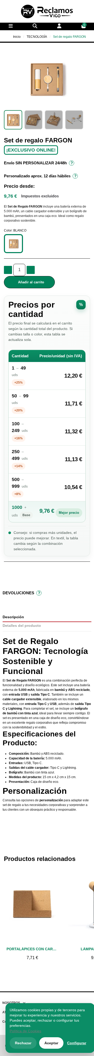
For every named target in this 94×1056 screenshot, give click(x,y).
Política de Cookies (25, 1031)
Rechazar (23, 1043)
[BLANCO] (13, 243)
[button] (9, 78)
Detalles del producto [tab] (22, 626)
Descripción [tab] (13, 617)
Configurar (76, 1043)
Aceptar (51, 1043)
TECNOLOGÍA (37, 37)
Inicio (17, 37)
